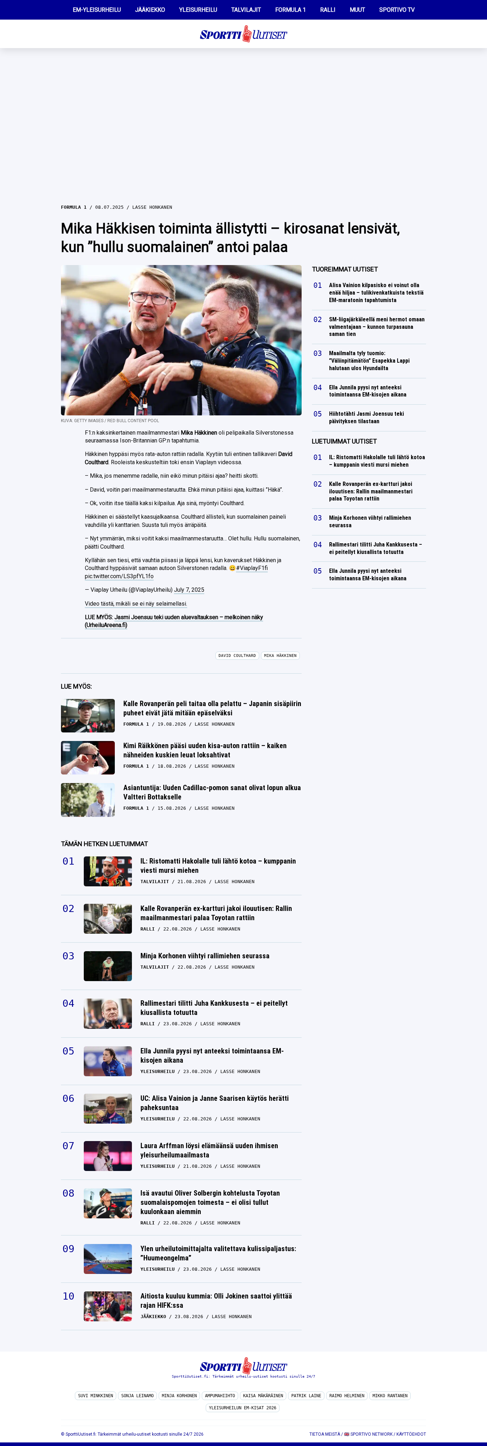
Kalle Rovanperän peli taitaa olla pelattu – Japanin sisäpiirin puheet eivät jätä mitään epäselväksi (212, 708)
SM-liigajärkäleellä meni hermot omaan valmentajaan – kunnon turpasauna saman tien (377, 327)
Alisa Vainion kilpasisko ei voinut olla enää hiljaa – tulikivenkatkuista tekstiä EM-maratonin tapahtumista (376, 293)
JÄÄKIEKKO (150, 9)
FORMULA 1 (290, 9)
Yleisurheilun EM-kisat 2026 (242, 1407)
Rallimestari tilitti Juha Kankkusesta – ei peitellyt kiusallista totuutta (214, 1008)
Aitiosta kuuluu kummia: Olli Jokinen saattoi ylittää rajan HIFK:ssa (216, 1301)
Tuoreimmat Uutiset (345, 269)
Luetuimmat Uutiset (344, 441)
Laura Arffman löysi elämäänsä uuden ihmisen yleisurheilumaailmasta (209, 1150)
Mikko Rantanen (390, 1395)
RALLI (327, 9)
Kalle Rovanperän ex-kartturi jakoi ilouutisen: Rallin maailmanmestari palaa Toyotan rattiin (216, 913)
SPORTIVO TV (397, 9)
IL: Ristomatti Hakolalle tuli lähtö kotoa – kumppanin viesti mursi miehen (218, 866)
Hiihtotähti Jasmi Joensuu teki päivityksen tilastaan (366, 417)
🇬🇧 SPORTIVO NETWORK (368, 1434)
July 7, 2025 (189, 589)
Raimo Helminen (346, 1395)
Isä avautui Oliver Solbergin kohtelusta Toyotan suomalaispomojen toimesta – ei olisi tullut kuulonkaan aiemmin (210, 1202)
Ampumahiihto (220, 1395)
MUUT (357, 9)
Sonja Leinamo (137, 1395)
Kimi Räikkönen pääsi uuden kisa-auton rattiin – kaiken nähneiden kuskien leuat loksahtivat (205, 750)
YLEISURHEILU (198, 9)
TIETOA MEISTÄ (324, 1434)
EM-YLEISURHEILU (97, 9)
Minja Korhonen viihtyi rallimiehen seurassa (205, 956)
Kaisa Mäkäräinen (263, 1395)
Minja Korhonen (179, 1395)
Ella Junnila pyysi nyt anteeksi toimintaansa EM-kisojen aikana (212, 1055)
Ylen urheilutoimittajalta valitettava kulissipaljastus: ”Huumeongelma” (218, 1253)
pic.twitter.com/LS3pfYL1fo (119, 576)
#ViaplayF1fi (252, 568)
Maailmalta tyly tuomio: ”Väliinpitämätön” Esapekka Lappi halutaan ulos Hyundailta (369, 361)
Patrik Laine (306, 1395)
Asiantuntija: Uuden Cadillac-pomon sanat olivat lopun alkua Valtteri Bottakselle (212, 792)
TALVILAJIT (246, 9)
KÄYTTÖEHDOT (411, 1434)
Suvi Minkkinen (95, 1395)
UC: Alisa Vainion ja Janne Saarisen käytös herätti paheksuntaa (214, 1103)
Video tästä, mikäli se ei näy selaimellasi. (136, 603)
